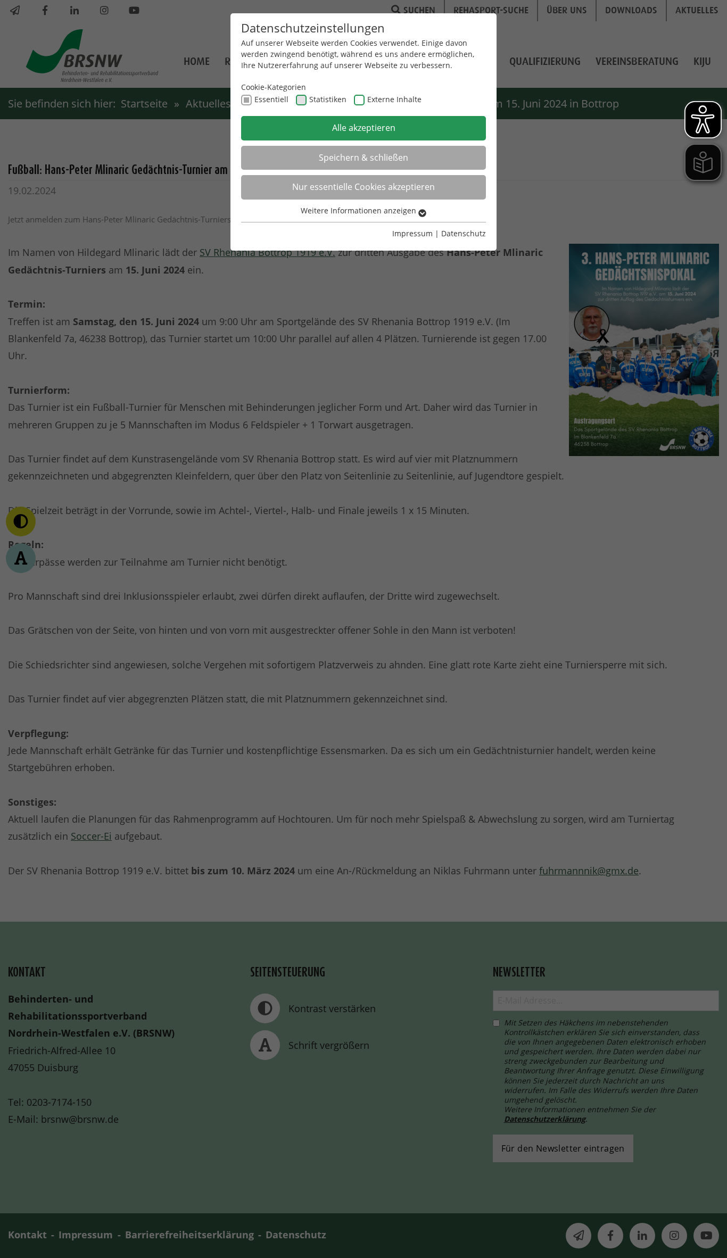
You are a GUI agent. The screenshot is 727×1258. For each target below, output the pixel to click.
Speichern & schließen (363, 157)
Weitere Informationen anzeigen (359, 210)
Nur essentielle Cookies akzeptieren (363, 187)
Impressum (412, 233)
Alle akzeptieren (363, 128)
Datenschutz (463, 233)
